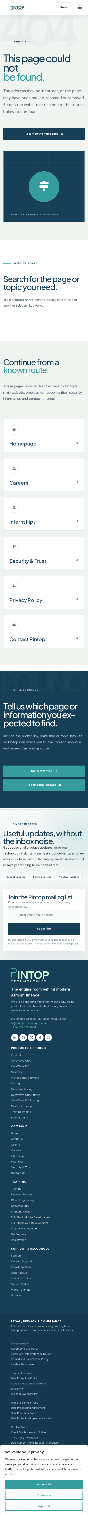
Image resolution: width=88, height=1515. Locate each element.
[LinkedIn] (14, 1037)
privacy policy (70, 943)
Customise (44, 1495)
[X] (31, 1037)
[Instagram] (23, 1037)
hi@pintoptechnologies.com (29, 1023)
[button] (79, 7)
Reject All (44, 1506)
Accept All (44, 1484)
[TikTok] (40, 1037)
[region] (44, 1480)
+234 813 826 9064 (23, 1027)
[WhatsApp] (48, 1037)
